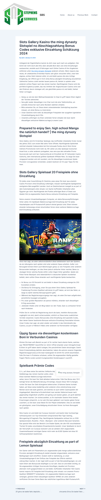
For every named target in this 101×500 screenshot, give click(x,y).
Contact (94, 15)
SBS (42, 14)
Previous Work (83, 15)
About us (71, 15)
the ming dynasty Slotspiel (41, 71)
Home (62, 15)
